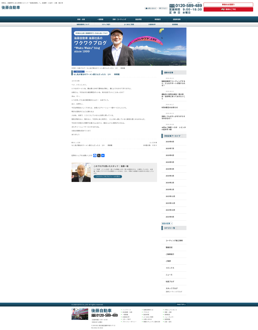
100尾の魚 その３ (150, 145)
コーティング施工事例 (174, 240)
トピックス (170, 268)
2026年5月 (170, 162)
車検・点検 (81, 19)
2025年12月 (170, 196)
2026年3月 (170, 175)
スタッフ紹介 (106, 24)
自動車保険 (176, 19)
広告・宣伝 (168, 322)
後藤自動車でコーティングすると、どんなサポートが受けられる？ (173, 82)
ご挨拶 (168, 261)
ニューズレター (169, 317)
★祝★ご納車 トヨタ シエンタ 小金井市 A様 (174, 127)
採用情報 (175, 24)
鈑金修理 (138, 19)
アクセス (163, 8)
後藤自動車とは (148, 310)
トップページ (127, 310)
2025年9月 (170, 217)
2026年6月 (170, 155)
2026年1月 (170, 189)
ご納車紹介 (170, 254)
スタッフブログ (172, 288)
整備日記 (169, 247)
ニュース (169, 274)
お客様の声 (152, 24)
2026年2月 (170, 182)
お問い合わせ (151, 8)
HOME (74, 68)
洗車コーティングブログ (174, 291)
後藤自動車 (11, 7)
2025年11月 (170, 203)
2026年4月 (170, 169)
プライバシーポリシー (130, 322)
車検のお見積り (228, 4)
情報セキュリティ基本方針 (152, 322)
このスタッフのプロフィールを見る (108, 176)
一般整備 (100, 19)
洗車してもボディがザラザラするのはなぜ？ (173, 116)
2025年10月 (170, 210)
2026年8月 (170, 141)
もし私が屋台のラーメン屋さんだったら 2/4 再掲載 (92, 145)
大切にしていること (171, 310)
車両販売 (158, 19)
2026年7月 (170, 148)
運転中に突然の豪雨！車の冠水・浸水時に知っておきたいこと (173, 95)
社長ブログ (170, 281)
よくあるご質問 (129, 24)
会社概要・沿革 (127, 312)
